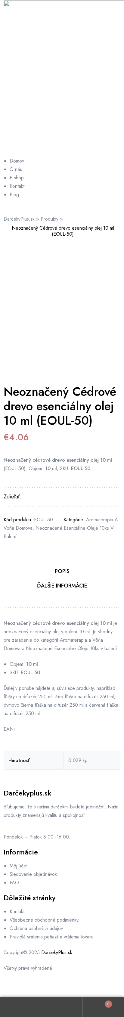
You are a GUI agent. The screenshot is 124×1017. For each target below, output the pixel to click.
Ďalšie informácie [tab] (62, 586)
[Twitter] (44, 987)
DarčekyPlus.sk (56, 952)
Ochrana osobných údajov (36, 928)
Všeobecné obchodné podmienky (44, 919)
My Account (20, 1007)
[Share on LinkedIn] (38, 497)
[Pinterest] (60, 987)
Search (61, 1007)
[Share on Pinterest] (57, 497)
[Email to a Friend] (63, 497)
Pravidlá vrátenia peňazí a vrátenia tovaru (51, 936)
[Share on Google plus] (51, 497)
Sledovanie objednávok (33, 874)
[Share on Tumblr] (44, 497)
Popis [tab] (62, 571)
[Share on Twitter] (32, 497)
